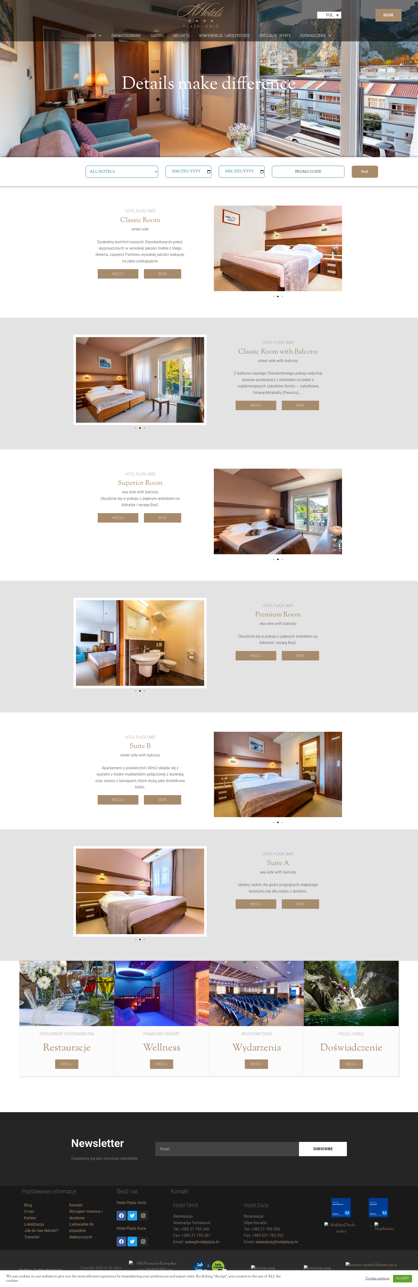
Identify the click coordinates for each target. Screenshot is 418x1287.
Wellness (181, 35)
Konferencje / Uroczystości (224, 35)
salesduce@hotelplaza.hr (276, 1242)
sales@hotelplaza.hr (202, 1242)
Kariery (30, 1218)
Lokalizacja (34, 1224)
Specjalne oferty (275, 35)
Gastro (157, 35)
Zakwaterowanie (126, 35)
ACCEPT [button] (402, 1278)
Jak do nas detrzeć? (41, 1230)
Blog (28, 1205)
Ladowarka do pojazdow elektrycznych (81, 1230)
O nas (29, 1211)
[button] (273, 296)
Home (91, 35)
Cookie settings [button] (377, 1279)
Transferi (31, 1237)
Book (364, 172)
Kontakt (75, 1205)
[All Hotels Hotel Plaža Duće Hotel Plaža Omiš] (122, 172)
